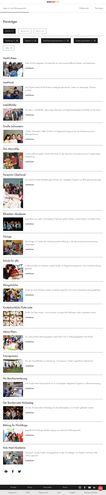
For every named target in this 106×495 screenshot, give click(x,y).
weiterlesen (29, 68)
